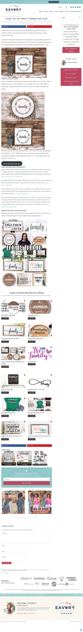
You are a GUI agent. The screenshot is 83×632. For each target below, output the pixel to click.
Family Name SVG (33, 315)
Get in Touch (71, 74)
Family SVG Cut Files (7, 389)
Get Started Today (71, 50)
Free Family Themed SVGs (35, 338)
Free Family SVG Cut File (8, 412)
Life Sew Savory (13, 9)
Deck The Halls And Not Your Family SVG (39, 436)
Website (3, 557)
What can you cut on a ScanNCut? (11, 176)
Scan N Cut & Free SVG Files (31, 517)
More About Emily (71, 70)
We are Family (32, 361)
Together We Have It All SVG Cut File (11, 436)
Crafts (5, 16)
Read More (5, 318)
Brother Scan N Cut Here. (21, 193)
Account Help (71, 77)
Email (3, 551)
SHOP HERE (31, 23)
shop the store (53, 2)
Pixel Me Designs (78, 621)
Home (2, 16)
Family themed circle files (11, 163)
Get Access (26, 483)
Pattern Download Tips (71, 83)
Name (3, 545)
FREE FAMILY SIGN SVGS (8, 315)
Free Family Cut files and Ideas (10, 338)
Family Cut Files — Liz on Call (36, 389)
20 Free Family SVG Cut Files (36, 412)
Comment (4, 533)
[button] (50, 49)
